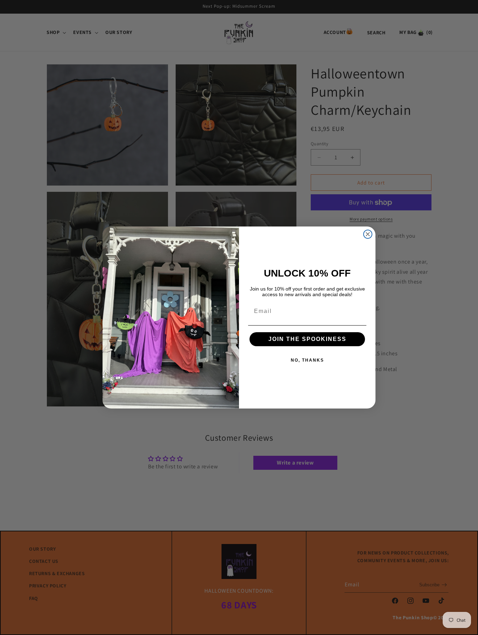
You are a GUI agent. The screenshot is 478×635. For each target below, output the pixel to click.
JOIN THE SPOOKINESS (307, 339)
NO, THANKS (307, 360)
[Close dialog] (368, 234)
